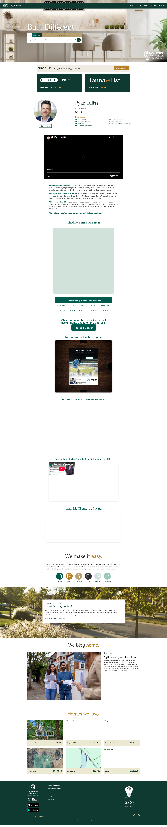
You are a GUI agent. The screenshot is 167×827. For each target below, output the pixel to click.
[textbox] (54, 40)
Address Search (84, 327)
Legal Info (34, 816)
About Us (50, 797)
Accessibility (41, 816)
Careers (50, 791)
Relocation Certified (116, 120)
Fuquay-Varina (105, 305)
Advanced (73, 40)
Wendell (93, 310)
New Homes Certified (83, 122)
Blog (49, 794)
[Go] (79, 40)
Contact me (45, 126)
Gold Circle (80, 124)
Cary (72, 305)
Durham (72, 310)
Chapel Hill (61, 310)
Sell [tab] (34, 35)
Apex (82, 305)
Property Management (54, 785)
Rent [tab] (39, 35)
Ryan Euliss (86, 103)
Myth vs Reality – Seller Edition (120, 657)
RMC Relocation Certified (84, 125)
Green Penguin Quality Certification (121, 124)
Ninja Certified (81, 120)
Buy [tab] (30, 35)
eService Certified (115, 122)
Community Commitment (54, 788)
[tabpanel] (54, 42)
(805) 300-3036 (81, 108)
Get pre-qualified (121, 68)
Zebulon (105, 310)
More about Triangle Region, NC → (55, 618)
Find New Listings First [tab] (62, 35)
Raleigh (93, 305)
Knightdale (82, 310)
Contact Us (51, 799)
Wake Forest (61, 305)
